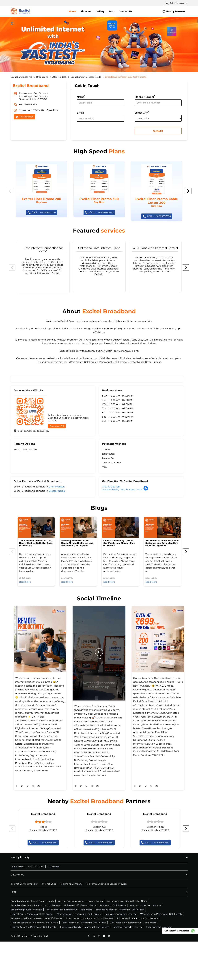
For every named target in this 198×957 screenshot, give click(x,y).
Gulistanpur (54, 866)
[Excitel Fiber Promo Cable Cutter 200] (156, 191)
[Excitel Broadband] (20, 11)
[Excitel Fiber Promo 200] (41, 189)
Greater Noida (57, 490)
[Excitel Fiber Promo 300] (99, 189)
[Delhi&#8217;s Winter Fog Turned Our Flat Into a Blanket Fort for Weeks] (120, 527)
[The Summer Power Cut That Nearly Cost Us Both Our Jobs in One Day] (36, 527)
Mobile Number (145, 96)
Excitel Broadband (43, 814)
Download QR (57, 426)
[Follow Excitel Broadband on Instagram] (99, 936)
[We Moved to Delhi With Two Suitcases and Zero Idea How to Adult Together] (162, 527)
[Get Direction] (145, 489)
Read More (25, 581)
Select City (142, 112)
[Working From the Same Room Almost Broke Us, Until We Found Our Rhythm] (78, 527)
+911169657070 (28, 104)
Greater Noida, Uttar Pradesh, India (122, 489)
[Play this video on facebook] (99, 653)
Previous (10, 191)
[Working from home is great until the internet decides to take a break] (40, 639)
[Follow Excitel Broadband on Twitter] (94, 936)
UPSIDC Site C (36, 866)
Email (80, 112)
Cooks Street (17, 866)
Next (188, 191)
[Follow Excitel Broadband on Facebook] (88, 936)
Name (81, 96)
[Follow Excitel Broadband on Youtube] (104, 936)
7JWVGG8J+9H (111, 486)
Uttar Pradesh (57, 486)
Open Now (52, 110)
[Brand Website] (109, 936)
